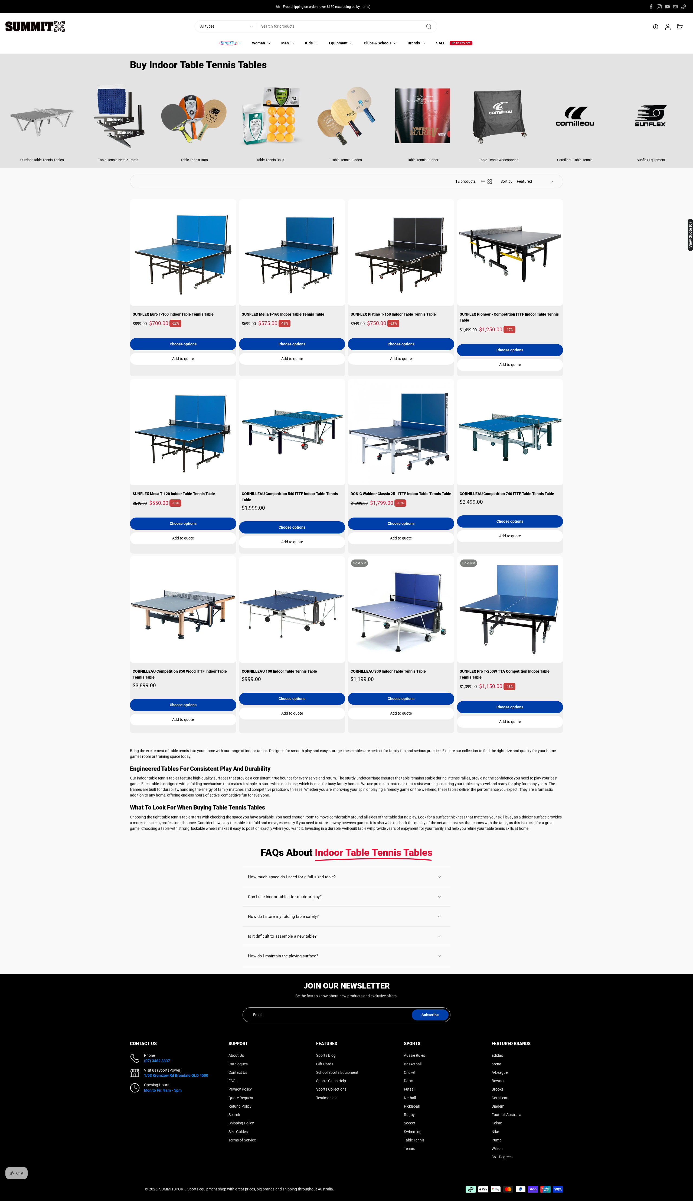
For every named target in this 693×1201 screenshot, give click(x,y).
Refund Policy (239, 1106)
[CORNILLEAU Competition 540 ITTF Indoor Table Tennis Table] (292, 432)
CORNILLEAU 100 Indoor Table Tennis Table (279, 671)
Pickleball (412, 1106)
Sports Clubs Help (331, 1081)
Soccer (409, 1123)
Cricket (410, 1072)
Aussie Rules (414, 1055)
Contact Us (237, 1072)
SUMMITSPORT (172, 1189)
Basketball (412, 1064)
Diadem (498, 1106)
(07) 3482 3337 (157, 1060)
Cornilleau (500, 1097)
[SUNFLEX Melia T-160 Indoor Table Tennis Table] (292, 252)
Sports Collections (331, 1089)
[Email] (675, 7)
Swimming (412, 1131)
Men (285, 43)
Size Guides (238, 1131)
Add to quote (183, 358)
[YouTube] (667, 7)
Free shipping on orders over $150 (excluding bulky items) (327, 7)
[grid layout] (489, 181)
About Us (236, 1055)
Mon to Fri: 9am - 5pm (163, 1090)
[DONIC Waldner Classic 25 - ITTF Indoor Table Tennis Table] (401, 432)
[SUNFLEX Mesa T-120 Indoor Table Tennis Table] (183, 432)
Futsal (409, 1089)
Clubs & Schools (377, 43)
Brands (414, 43)
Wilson (497, 1148)
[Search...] (429, 26)
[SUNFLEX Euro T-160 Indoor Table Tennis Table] (183, 252)
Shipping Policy (241, 1123)
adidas (497, 1055)
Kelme (497, 1123)
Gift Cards (324, 1064)
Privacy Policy (240, 1089)
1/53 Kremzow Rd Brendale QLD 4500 (176, 1075)
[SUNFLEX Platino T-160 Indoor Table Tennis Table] (401, 252)
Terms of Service (242, 1140)
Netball (410, 1097)
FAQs (232, 1081)
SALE (440, 43)
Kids (309, 43)
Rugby (409, 1114)
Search (234, 1114)
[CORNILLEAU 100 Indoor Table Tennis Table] (292, 609)
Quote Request (240, 1097)
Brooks (498, 1089)
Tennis (409, 1148)
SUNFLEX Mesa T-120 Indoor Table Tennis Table (174, 494)
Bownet (498, 1081)
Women (258, 43)
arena (496, 1064)
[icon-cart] (679, 26)
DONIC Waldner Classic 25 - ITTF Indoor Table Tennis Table (401, 494)
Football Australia (506, 1114)
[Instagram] (659, 7)
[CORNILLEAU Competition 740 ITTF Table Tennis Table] (510, 432)
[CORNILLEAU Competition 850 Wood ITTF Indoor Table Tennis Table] (183, 609)
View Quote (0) (690, 234)
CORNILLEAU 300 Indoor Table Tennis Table (388, 671)
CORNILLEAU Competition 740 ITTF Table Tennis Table (507, 494)
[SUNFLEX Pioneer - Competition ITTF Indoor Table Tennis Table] (510, 252)
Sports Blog (326, 1055)
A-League (500, 1072)
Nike (495, 1131)
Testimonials (326, 1097)
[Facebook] (651, 7)
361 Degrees (502, 1157)
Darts (408, 1081)
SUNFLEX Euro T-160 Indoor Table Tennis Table (173, 314)
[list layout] (483, 181)
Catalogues (238, 1064)
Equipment (338, 43)
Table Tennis (414, 1140)
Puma (497, 1140)
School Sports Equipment (337, 1072)
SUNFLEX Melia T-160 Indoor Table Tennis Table (283, 314)
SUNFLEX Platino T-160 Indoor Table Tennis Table (393, 314)
